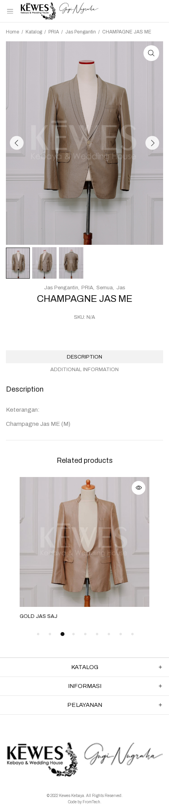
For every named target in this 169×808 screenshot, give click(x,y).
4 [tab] (73, 634)
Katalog (34, 32)
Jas (120, 287)
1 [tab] (38, 634)
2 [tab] (50, 634)
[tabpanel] (84, 549)
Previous (17, 143)
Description (84, 357)
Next (152, 143)
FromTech (91, 802)
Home (12, 32)
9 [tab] (132, 634)
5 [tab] (85, 634)
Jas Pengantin (80, 32)
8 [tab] (120, 634)
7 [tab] (109, 634)
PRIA (53, 32)
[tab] (84, 356)
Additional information (84, 369)
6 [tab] (97, 634)
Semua (104, 287)
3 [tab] (62, 634)
